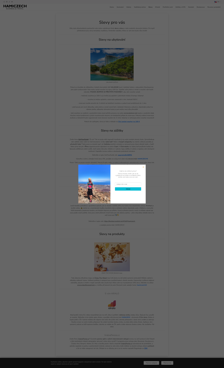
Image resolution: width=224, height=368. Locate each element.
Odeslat (128, 189)
